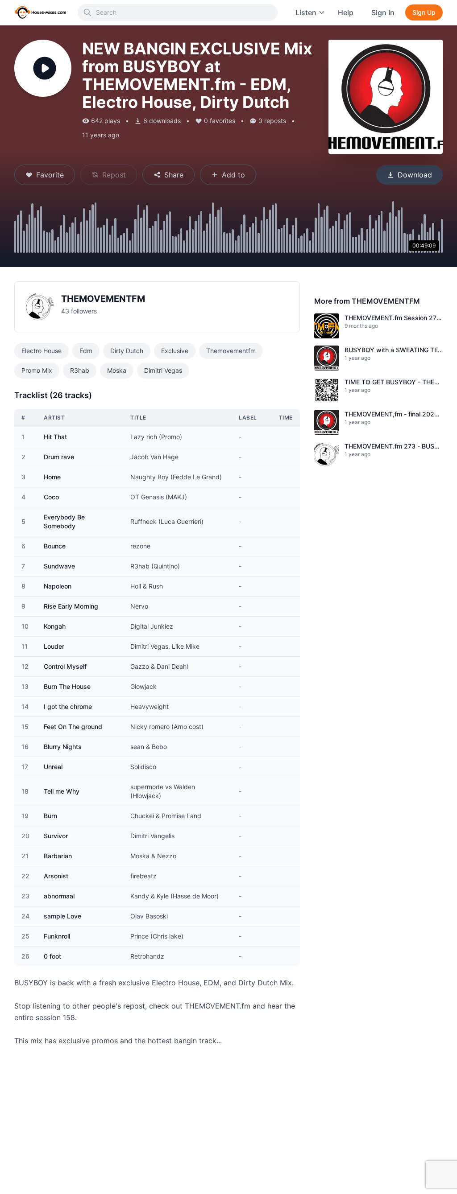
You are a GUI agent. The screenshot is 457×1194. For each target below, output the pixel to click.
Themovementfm (231, 350)
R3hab (79, 370)
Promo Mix (36, 370)
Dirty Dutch (126, 350)
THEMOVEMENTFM (103, 298)
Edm (85, 350)
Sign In (383, 12)
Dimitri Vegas (163, 370)
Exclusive (174, 350)
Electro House (41, 350)
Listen (305, 12)
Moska (116, 370)
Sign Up (424, 12)
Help (345, 12)
